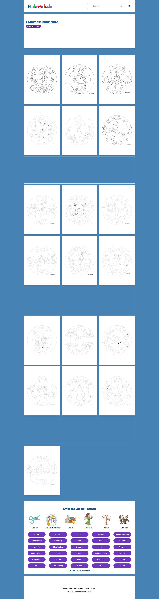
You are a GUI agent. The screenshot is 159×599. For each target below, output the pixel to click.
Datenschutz (78, 588)
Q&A (93, 588)
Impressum (67, 588)
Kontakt (87, 588)
